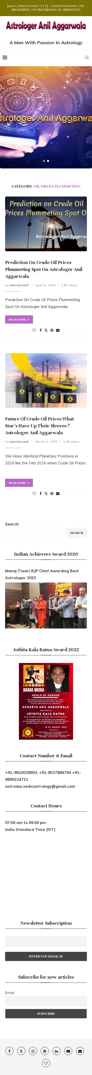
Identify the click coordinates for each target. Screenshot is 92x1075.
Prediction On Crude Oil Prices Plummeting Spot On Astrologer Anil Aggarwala (43, 269)
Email (9, 992)
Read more (17, 319)
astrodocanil (18, 285)
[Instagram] (33, 1051)
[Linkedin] (56, 1051)
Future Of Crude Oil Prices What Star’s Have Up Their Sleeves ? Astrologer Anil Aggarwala (39, 426)
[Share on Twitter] (46, 330)
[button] (7, 117)
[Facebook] (9, 1051)
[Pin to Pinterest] (51, 330)
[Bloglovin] (46, 1063)
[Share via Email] (58, 330)
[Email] (80, 1051)
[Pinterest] (45, 1051)
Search (12, 524)
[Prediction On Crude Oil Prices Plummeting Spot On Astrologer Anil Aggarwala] (46, 224)
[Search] (86, 57)
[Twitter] (21, 1051)
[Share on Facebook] (41, 330)
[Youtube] (68, 1051)
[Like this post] (34, 330)
